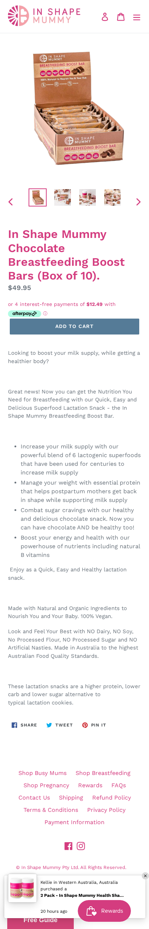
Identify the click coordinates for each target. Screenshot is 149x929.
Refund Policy (111, 797)
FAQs (118, 785)
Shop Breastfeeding (103, 773)
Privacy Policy (106, 809)
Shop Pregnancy (46, 785)
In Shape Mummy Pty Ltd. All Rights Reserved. (73, 867)
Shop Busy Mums (42, 773)
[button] (40, 920)
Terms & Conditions (51, 809)
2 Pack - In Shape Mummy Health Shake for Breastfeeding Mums (82, 895)
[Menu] (137, 16)
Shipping (71, 797)
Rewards (90, 785)
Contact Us (34, 797)
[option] (37, 197)
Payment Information (74, 822)
